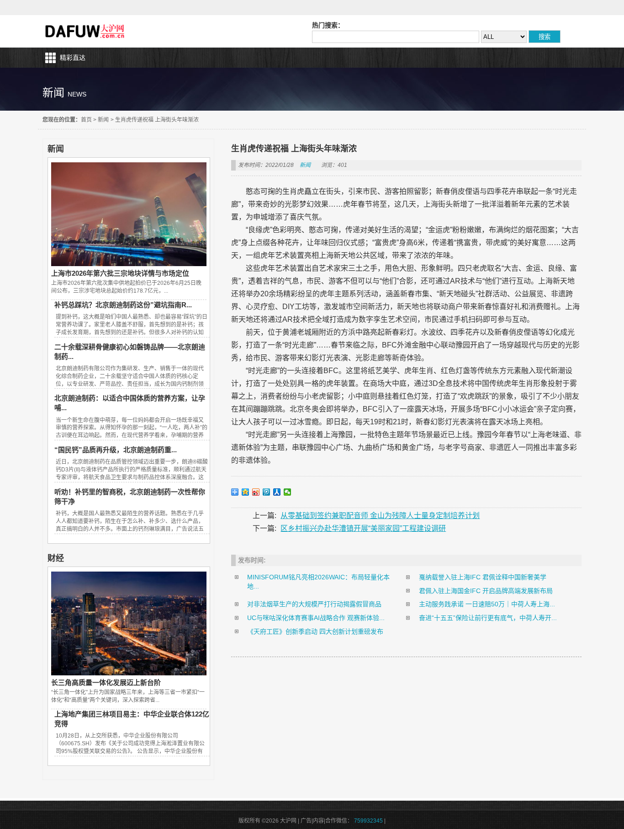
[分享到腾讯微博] (266, 492)
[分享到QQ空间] (245, 492)
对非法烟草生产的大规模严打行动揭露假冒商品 (314, 604)
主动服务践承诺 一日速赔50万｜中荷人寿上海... (487, 604)
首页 (86, 120)
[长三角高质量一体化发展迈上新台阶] (128, 673)
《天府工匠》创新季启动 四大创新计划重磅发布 (315, 631)
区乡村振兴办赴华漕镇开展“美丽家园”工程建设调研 (363, 528)
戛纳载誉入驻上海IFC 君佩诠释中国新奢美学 (482, 577)
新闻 (103, 120)
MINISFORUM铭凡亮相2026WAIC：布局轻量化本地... (318, 581)
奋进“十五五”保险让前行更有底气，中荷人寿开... (488, 617)
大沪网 (85, 31)
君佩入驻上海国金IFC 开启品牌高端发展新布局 (486, 590)
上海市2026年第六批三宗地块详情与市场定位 (120, 273)
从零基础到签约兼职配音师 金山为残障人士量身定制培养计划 (380, 515)
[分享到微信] (287, 492)
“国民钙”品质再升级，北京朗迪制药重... (115, 450)
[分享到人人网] (277, 492)
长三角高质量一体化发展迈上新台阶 (106, 682)
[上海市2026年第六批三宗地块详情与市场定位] (128, 263)
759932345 (368, 821)
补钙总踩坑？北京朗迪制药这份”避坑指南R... (123, 305)
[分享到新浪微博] (256, 492)
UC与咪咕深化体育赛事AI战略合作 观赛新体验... (316, 617)
